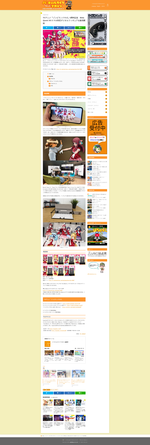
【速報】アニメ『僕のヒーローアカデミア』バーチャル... (99, 200)
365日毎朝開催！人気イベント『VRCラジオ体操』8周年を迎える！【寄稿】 (59, 359)
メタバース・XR (91, 108)
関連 (51, 85)
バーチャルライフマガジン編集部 (100, 197)
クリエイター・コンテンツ (93, 105)
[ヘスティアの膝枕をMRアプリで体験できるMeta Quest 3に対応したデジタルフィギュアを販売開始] (78, 374)
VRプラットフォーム (92, 95)
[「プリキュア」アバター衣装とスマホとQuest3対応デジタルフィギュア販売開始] (49, 374)
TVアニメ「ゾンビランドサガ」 (55, 81)
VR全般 (48, 389)
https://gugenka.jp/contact (58, 330)
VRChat (52, 356)
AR (44, 389)
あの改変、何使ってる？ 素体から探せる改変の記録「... (99, 167)
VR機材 (89, 98)
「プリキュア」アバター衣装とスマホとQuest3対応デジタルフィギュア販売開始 (50, 381)
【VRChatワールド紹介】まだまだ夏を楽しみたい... (99, 162)
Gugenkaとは (53, 83)
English (98, 6)
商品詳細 (52, 78)
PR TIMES (82, 333)
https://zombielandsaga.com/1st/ (71, 303)
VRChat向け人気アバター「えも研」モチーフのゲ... (99, 216)
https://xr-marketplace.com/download (52, 290)
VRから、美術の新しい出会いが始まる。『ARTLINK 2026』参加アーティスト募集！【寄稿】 (49, 360)
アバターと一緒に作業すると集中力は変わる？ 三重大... (99, 173)
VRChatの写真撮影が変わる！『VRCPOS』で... (98, 211)
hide (53, 73)
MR (57, 389)
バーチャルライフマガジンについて (98, 3)
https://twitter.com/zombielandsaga (71, 307)
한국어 (103, 6)
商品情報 (50, 76)
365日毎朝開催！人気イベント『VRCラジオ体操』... (98, 178)
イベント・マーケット (92, 102)
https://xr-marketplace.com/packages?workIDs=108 (68, 69)
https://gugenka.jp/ (55, 328)
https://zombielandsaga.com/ (74, 305)
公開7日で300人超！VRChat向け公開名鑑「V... (99, 195)
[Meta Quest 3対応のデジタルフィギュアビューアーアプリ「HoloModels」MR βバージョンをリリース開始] (64, 374)
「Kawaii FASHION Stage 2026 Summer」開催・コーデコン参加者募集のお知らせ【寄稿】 (79, 360)
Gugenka (53, 389)
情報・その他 (90, 112)
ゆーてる (96, 202)
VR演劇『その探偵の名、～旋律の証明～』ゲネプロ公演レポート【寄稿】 (69, 359)
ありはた (96, 213)
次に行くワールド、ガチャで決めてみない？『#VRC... (99, 205)
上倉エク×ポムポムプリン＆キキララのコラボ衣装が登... (99, 183)
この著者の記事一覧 (80, 348)
